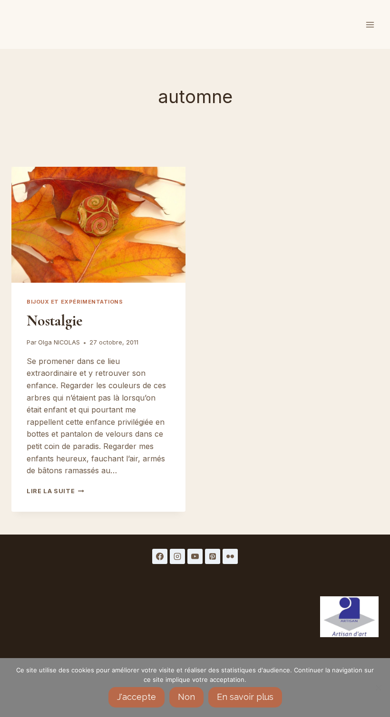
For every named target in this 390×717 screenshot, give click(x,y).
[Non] (378, 687)
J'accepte (136, 697)
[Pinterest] (212, 556)
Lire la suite (55, 491)
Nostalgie (54, 320)
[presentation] (98, 225)
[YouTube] (195, 556)
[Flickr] (230, 556)
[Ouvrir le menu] (370, 24)
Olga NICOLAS (59, 342)
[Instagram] (177, 556)
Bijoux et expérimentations (75, 301)
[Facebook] (159, 556)
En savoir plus (245, 697)
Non (186, 697)
